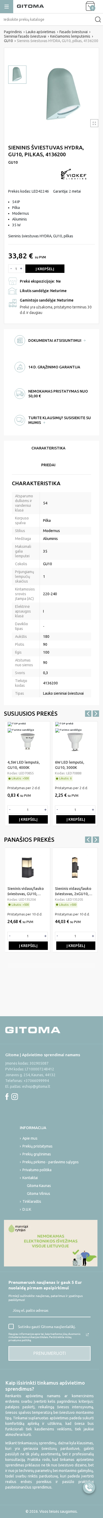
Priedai (48, 465)
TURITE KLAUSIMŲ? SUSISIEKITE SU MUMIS (59, 420)
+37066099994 (36, 1081)
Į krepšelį (45, 269)
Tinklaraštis (31, 1201)
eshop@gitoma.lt (36, 1086)
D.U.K (26, 1209)
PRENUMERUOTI (49, 1353)
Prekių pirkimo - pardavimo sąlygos (50, 1162)
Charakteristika (48, 448)
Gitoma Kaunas (39, 1186)
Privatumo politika (37, 1170)
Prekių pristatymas (37, 1146)
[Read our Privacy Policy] (87, 1334)
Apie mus (30, 1138)
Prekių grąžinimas (36, 1154)
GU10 (13, 162)
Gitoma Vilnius (38, 1193)
